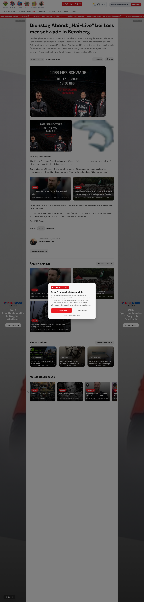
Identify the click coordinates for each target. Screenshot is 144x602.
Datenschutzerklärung (82, 305)
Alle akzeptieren (61, 310)
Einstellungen (82, 310)
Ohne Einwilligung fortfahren (72, 315)
